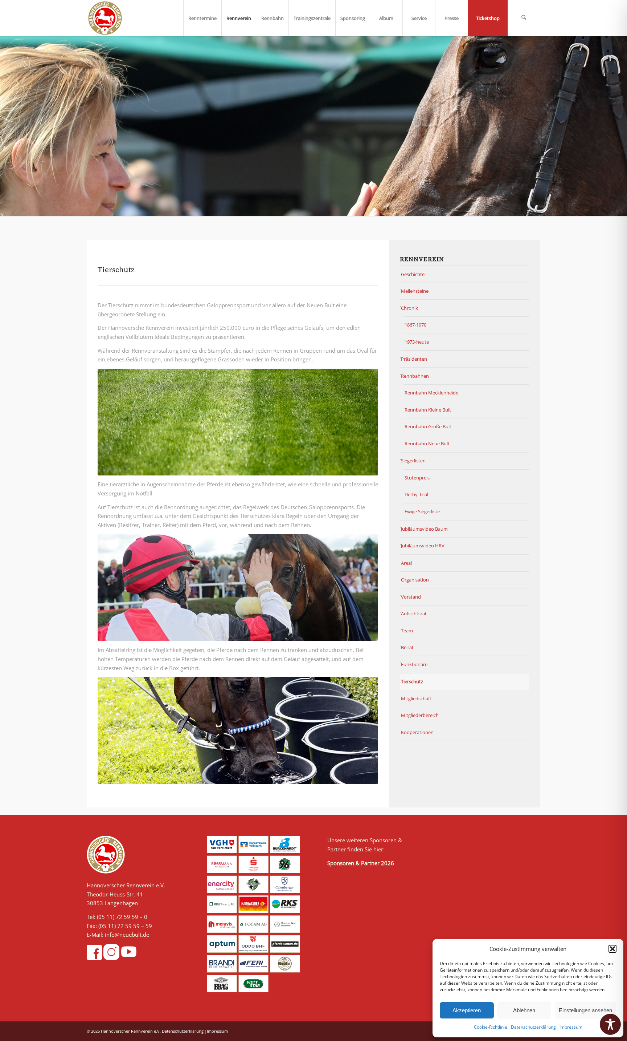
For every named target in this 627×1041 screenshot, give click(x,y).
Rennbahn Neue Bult (427, 443)
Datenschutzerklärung (533, 1027)
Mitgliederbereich (420, 715)
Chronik (409, 308)
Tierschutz (412, 681)
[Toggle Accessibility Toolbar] (610, 1024)
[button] (612, 948)
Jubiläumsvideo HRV (422, 545)
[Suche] (524, 18)
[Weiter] (620, 126)
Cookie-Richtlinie (490, 1027)
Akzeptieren (466, 1010)
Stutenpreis (417, 477)
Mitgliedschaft (416, 698)
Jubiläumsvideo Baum (424, 529)
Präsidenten (414, 359)
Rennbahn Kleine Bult (428, 409)
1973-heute (417, 342)
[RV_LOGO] (105, 18)
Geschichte (413, 274)
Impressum (571, 1027)
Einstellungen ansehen (585, 1010)
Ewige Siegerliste (422, 511)
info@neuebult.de (127, 934)
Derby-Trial (416, 494)
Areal (406, 563)
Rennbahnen (415, 376)
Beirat (407, 647)
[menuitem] (202, 18)
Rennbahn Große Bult (428, 426)
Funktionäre (414, 664)
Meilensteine (415, 291)
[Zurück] (6, 126)
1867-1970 (415, 324)
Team (407, 630)
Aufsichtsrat (414, 613)
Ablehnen (524, 1010)
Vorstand (411, 597)
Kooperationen (417, 732)
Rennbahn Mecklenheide (431, 392)
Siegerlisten (413, 460)
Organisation (415, 579)
